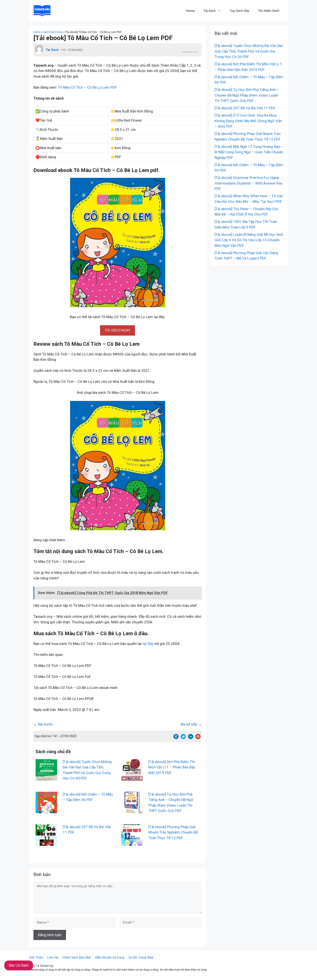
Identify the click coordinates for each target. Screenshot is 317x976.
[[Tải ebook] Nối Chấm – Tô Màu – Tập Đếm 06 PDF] (46, 810)
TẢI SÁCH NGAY (117, 330)
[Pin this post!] (198, 738)
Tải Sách (209, 11)
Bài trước (45, 724)
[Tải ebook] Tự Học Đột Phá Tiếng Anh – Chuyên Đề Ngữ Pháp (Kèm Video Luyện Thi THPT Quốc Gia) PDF (247, 95)
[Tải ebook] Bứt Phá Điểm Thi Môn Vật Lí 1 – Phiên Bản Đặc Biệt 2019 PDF (172, 767)
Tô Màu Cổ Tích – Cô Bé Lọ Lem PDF (87, 87)
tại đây (148, 643)
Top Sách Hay (239, 11)
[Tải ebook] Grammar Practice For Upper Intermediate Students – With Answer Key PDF (248, 183)
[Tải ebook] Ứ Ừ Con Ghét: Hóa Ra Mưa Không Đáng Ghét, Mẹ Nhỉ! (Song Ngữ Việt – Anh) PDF (248, 120)
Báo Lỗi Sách (18, 965)
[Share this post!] (176, 738)
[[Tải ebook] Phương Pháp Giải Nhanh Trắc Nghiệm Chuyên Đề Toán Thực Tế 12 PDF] (132, 843)
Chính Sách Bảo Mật (76, 957)
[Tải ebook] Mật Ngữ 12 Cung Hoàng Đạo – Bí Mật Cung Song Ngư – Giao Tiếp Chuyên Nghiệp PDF (249, 152)
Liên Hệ (52, 957)
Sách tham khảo (53, 32)
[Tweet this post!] (183, 738)
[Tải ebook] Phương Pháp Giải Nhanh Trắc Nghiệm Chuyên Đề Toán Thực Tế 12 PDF (173, 832)
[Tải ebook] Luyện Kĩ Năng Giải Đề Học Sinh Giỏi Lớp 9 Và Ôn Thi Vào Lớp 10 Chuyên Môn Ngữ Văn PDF (249, 240)
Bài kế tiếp (189, 724)
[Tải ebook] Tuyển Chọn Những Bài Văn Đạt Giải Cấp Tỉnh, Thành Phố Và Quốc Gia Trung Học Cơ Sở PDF (249, 51)
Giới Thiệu (36, 957)
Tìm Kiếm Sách (268, 11)
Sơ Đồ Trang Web (141, 957)
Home (190, 11)
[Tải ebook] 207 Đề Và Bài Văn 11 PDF (245, 108)
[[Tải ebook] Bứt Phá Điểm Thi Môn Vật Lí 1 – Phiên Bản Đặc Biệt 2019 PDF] (132, 778)
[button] (117, 330)
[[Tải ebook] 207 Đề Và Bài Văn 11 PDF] (46, 843)
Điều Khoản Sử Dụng (109, 957)
